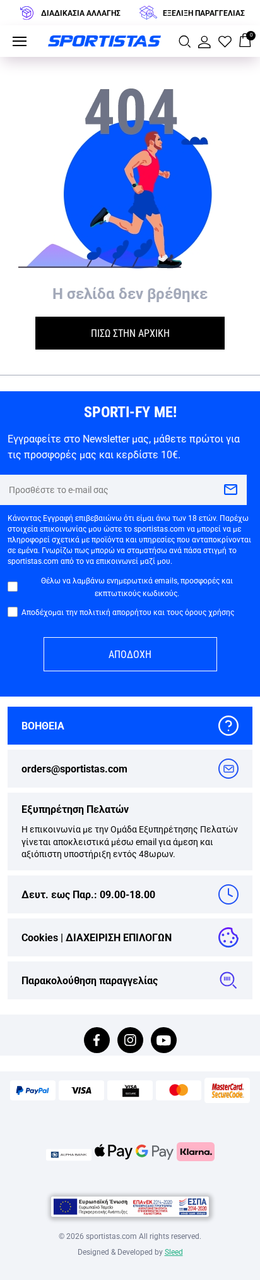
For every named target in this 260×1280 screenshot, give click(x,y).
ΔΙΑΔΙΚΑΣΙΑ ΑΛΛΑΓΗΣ (81, 13)
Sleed (174, 1251)
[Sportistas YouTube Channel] (164, 1041)
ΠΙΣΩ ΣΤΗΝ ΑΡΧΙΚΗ (130, 332)
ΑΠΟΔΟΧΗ (130, 654)
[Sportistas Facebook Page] (97, 1041)
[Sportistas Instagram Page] (130, 1041)
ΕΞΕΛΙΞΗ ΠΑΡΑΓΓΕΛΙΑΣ (204, 13)
